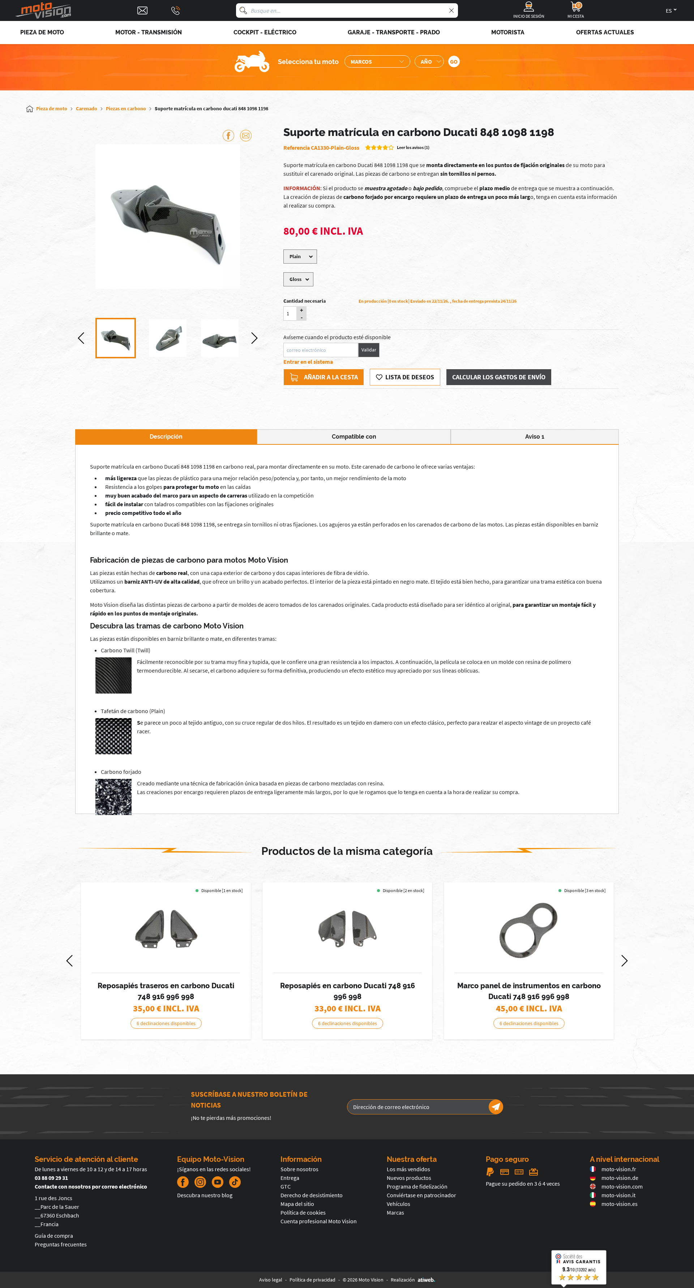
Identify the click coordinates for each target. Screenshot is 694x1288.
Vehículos (398, 1203)
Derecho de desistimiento (311, 1195)
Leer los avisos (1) (413, 147)
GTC (285, 1186)
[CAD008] (529, 929)
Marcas (395, 1212)
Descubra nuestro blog (204, 1195)
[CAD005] (347, 929)
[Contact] (142, 10)
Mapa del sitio (297, 1203)
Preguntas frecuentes (61, 1244)
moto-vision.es (619, 1203)
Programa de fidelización (417, 1186)
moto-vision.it (618, 1195)
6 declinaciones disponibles (166, 1023)
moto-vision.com (622, 1186)
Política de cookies (303, 1212)
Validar (368, 349)
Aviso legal (270, 1279)
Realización (403, 1279)
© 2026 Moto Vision (363, 1279)
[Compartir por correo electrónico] (245, 135)
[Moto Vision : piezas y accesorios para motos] (43, 10)
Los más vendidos (408, 1169)
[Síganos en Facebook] (183, 1182)
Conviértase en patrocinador (421, 1195)
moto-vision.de (619, 1177)
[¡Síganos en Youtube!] (217, 1182)
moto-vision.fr (618, 1169)
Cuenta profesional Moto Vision (318, 1221)
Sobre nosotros (299, 1169)
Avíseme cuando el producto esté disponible (337, 337)
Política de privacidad (312, 1279)
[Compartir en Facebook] (228, 135)
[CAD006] (166, 929)
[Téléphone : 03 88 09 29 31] (176, 10)
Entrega (289, 1177)
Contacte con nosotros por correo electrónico (91, 1186)
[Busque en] (243, 10)
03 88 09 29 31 (51, 1177)
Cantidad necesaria (304, 301)
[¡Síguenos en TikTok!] (232, 1182)
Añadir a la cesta (331, 377)
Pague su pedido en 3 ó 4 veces (523, 1183)
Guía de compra (54, 1235)
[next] (254, 338)
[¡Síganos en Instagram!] (200, 1182)
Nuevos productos (409, 1177)
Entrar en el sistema (308, 361)
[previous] (81, 338)
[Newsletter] (496, 1107)
